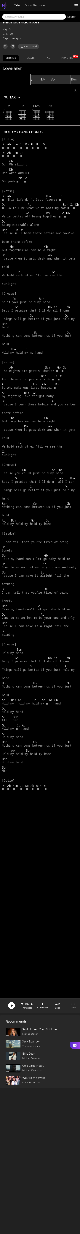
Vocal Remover (35, 5)
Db (27, 1004)
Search (71, 16)
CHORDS (11, 57)
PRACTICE (68, 57)
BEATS (30, 57)
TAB (48, 57)
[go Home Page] (5, 5)
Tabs (17, 5)
